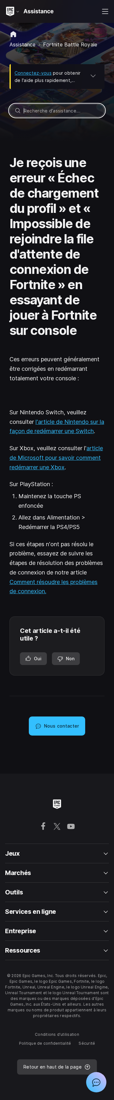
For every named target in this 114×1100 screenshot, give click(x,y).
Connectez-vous (33, 73)
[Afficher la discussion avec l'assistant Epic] (96, 1082)
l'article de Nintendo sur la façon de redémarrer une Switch (57, 426)
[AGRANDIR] (93, 75)
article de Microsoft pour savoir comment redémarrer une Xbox (56, 457)
